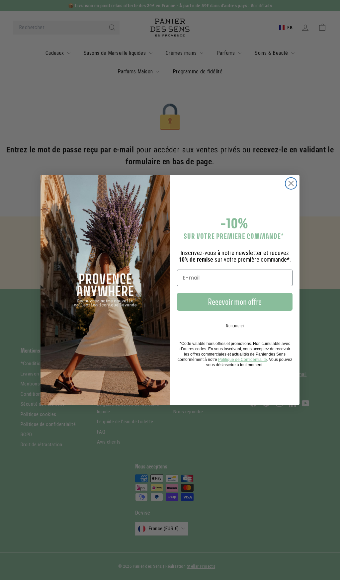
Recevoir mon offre (235, 302)
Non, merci (235, 325)
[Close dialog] (291, 183)
